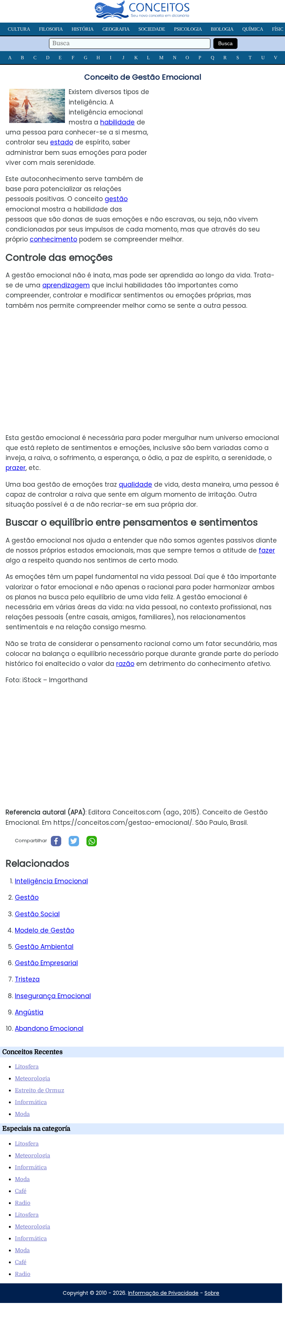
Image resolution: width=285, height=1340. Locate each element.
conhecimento (53, 239)
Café (20, 1191)
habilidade (117, 122)
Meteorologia (32, 1078)
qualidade (135, 484)
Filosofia (51, 29)
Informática (31, 1102)
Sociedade (151, 29)
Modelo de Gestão (44, 930)
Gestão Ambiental (44, 946)
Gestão (27, 897)
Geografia (116, 29)
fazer (267, 550)
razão (125, 663)
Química (252, 29)
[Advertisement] (222, 139)
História (83, 29)
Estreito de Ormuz (39, 1090)
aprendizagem (66, 285)
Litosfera (27, 1066)
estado (61, 142)
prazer (16, 467)
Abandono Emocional (49, 1028)
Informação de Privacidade (163, 1293)
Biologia (222, 29)
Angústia (29, 1012)
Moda (22, 1114)
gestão (116, 198)
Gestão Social (37, 914)
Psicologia (188, 29)
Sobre (211, 1293)
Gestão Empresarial (46, 963)
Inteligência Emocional (51, 881)
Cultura (19, 29)
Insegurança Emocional (53, 995)
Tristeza (27, 979)
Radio (22, 1203)
